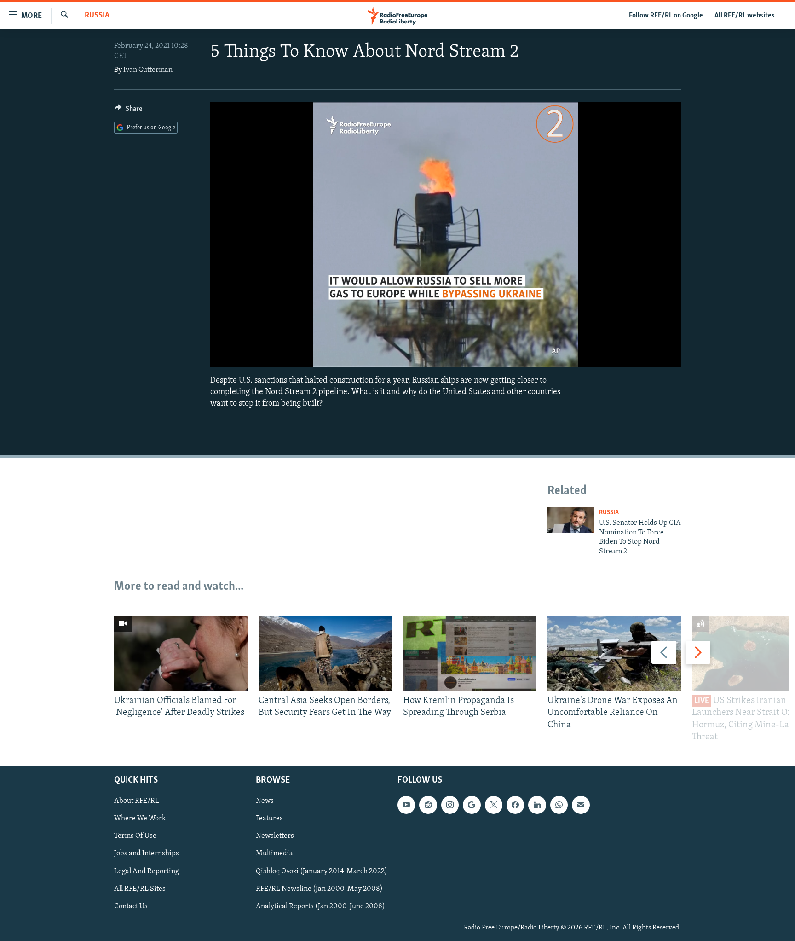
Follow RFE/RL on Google (666, 15)
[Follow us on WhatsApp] (559, 804)
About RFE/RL (136, 801)
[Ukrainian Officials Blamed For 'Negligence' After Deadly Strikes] (181, 653)
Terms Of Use (135, 836)
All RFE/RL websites (744, 15)
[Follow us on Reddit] (428, 804)
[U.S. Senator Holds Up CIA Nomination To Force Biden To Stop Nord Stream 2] (570, 520)
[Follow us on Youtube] (406, 804)
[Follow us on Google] (471, 804)
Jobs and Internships (146, 853)
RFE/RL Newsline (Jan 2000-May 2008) (319, 889)
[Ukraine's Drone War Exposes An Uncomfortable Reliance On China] (614, 653)
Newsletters (275, 836)
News (265, 801)
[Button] (128, 111)
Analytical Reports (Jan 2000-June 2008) (320, 906)
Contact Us (131, 906)
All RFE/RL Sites (140, 889)
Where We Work (140, 818)
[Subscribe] (580, 804)
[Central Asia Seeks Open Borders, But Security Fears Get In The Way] (325, 653)
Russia (97, 16)
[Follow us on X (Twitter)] (493, 804)
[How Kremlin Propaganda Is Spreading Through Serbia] (469, 653)
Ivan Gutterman (148, 70)
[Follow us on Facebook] (515, 804)
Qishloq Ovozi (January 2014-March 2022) (321, 871)
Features (269, 818)
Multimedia (274, 853)
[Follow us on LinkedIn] (537, 804)
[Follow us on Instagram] (450, 804)
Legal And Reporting (146, 871)
